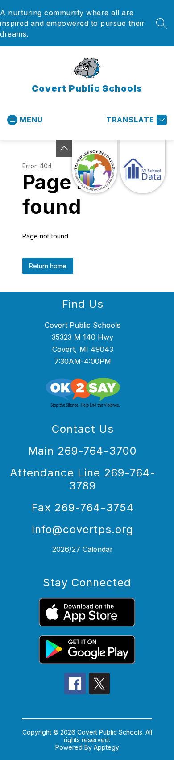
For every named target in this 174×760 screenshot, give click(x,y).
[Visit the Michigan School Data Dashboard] (142, 166)
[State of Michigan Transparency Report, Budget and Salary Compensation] (94, 166)
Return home (47, 266)
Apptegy (106, 747)
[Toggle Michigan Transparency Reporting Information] (64, 148)
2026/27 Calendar (82, 549)
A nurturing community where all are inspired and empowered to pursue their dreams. (72, 23)
